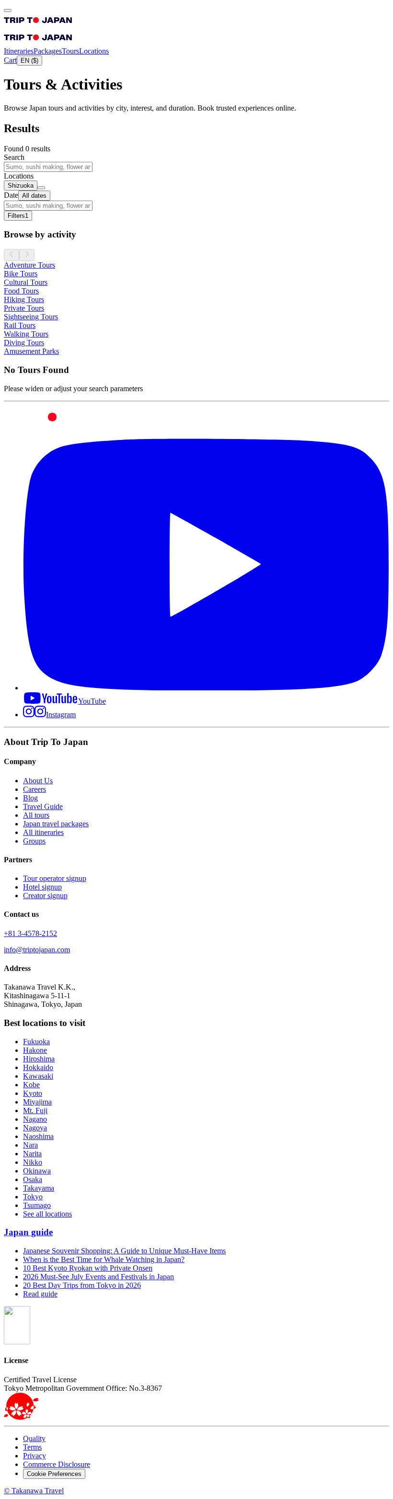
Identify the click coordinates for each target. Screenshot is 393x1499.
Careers (34, 789)
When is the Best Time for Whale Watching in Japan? (104, 1259)
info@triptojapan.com (37, 950)
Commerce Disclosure (56, 1464)
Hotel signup (42, 887)
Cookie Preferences (54, 1473)
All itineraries (43, 832)
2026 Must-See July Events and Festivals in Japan (98, 1277)
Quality (34, 1438)
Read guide (40, 1294)
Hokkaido (38, 1067)
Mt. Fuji (35, 1110)
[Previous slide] (11, 255)
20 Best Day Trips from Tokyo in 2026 (82, 1285)
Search (14, 157)
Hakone (35, 1050)
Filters (18, 215)
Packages (48, 51)
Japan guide (28, 1232)
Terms (32, 1447)
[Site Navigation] (8, 10)
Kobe (31, 1085)
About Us (38, 781)
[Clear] (41, 187)
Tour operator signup (54, 878)
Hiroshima (39, 1059)
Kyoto (32, 1093)
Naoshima (38, 1136)
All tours (36, 815)
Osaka (32, 1179)
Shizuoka (21, 185)
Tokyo (33, 1197)
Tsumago (37, 1205)
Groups (34, 841)
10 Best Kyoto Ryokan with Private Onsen (87, 1268)
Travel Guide (43, 806)
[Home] (38, 25)
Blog (30, 798)
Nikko (32, 1162)
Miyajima (37, 1102)
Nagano (35, 1119)
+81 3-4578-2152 (30, 933)
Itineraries (19, 51)
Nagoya (35, 1128)
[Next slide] (27, 255)
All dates (34, 195)
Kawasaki (38, 1076)
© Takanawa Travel (34, 1491)
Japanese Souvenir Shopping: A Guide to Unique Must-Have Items (124, 1251)
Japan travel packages (56, 824)
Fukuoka (36, 1041)
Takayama (38, 1188)
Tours (70, 51)
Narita (32, 1154)
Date (11, 195)
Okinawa (37, 1171)
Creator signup (45, 895)
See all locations (47, 1214)
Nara (30, 1145)
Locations (94, 51)
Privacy (34, 1456)
